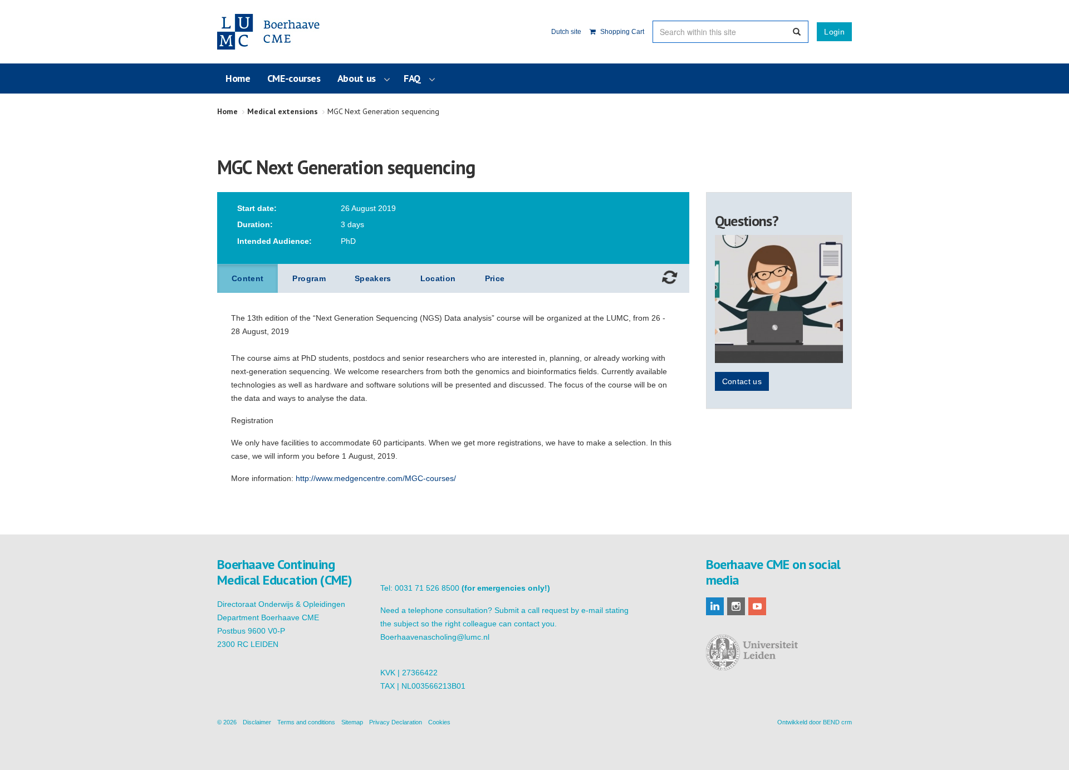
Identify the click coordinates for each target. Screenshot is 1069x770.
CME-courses (294, 78)
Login (834, 31)
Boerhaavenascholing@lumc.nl (434, 636)
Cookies (439, 722)
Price (495, 278)
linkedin (715, 606)
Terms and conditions (306, 722)
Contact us (742, 381)
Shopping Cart (621, 31)
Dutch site (566, 32)
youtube (757, 606)
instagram (736, 606)
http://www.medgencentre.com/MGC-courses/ (376, 478)
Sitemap (352, 722)
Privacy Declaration (395, 722)
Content (247, 278)
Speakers (373, 278)
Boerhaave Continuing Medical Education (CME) (274, 32)
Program (308, 278)
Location (438, 278)
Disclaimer (257, 722)
